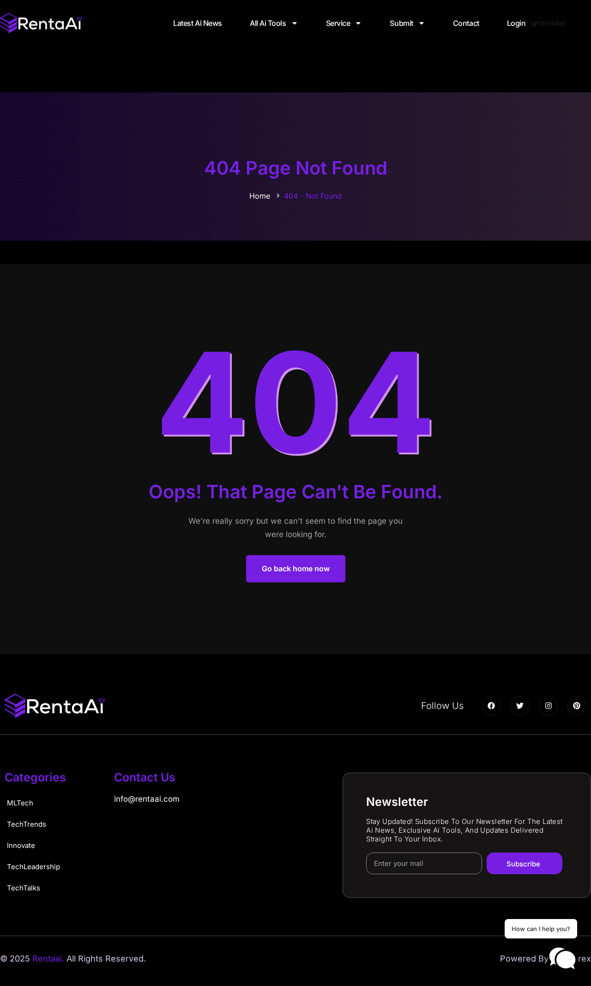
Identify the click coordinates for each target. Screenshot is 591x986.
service (338, 23)
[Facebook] (491, 706)
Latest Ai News (197, 23)
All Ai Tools (268, 23)
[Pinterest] (576, 706)
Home (259, 195)
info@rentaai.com (147, 799)
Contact (466, 23)
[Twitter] (520, 706)
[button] (562, 958)
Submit (401, 23)
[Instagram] (548, 706)
